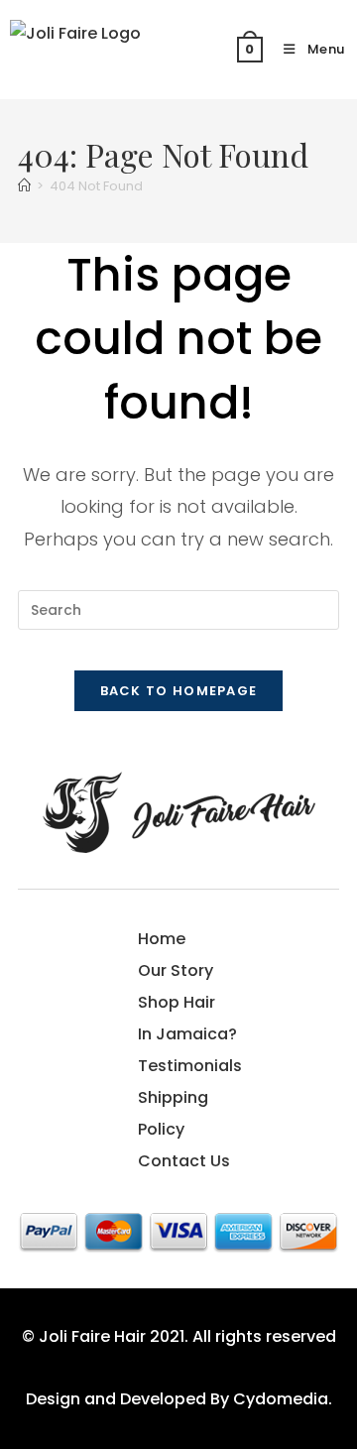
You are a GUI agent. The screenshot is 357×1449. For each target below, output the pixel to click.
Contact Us (184, 1160)
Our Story (175, 970)
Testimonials (190, 1065)
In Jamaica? (187, 1034)
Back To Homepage (179, 690)
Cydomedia (280, 1399)
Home (161, 938)
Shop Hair (176, 1002)
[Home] (24, 186)
